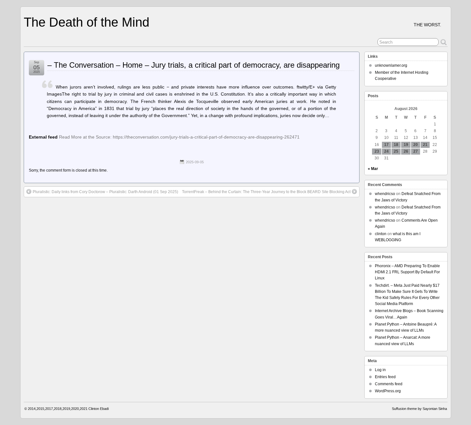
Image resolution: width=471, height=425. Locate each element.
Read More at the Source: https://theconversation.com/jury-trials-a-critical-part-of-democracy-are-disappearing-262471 (179, 137)
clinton (380, 234)
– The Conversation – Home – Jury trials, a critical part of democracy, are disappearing (193, 65)
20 (415, 144)
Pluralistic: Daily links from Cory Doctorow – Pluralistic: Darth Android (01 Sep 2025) (105, 192)
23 (377, 151)
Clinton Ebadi (98, 409)
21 (425, 144)
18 (396, 144)
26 (406, 151)
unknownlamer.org (391, 65)
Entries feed (385, 377)
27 (415, 151)
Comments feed (388, 384)
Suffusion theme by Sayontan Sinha (419, 409)
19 (406, 144)
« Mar (373, 168)
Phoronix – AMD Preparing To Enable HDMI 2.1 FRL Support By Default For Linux (407, 272)
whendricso (385, 193)
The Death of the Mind (86, 22)
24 (386, 151)
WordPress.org (388, 391)
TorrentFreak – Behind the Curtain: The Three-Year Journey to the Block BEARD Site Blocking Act (266, 192)
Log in (380, 370)
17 (386, 144)
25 (396, 151)
